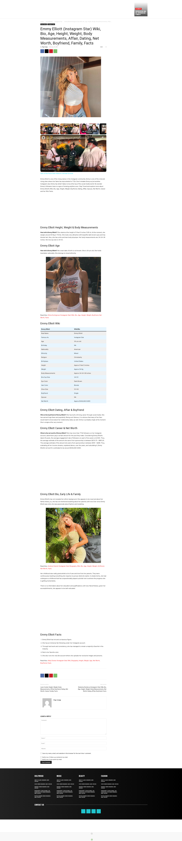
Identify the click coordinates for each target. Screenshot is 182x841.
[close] (92, 833)
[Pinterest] (51, 51)
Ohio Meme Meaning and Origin (43, 784)
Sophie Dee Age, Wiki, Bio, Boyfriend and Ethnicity (140, 12)
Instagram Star (58, 21)
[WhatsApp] (55, 51)
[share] (102, 137)
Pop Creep (44, 47)
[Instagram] (88, 811)
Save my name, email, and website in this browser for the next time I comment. (66, 753)
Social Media (49, 21)
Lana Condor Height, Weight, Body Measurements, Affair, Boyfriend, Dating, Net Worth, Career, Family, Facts (54, 689)
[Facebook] (42, 51)
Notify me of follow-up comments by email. (55, 757)
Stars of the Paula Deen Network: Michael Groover (66, 138)
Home (42, 21)
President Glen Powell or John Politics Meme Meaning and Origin (43, 792)
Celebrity (138, 9)
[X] (47, 51)
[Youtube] (99, 811)
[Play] (89, 129)
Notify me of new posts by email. (52, 759)
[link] (43, 138)
